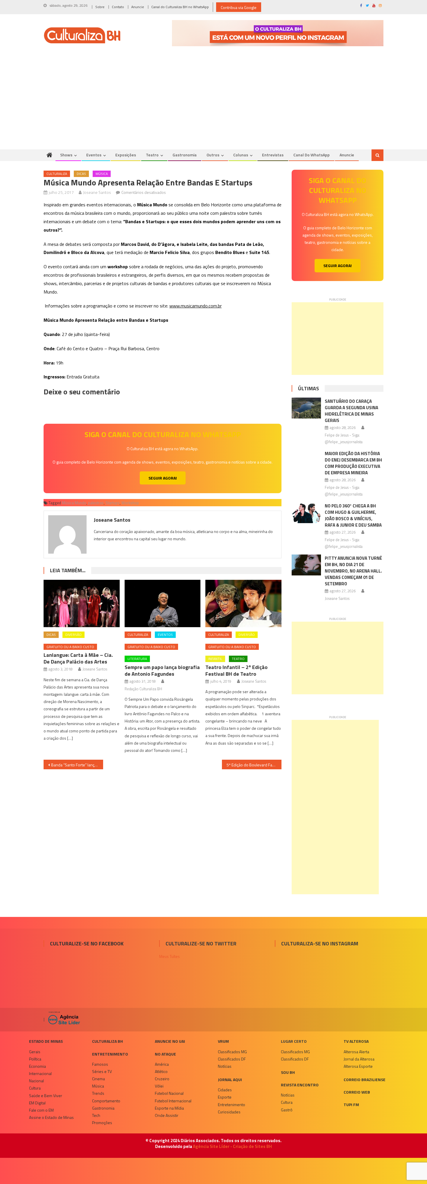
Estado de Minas (46, 1041)
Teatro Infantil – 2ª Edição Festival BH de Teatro (236, 670)
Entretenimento (110, 1054)
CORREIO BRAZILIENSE (364, 1079)
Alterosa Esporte (358, 1066)
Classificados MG (232, 1052)
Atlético (161, 1071)
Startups (112, 503)
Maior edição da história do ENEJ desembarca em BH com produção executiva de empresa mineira (353, 463)
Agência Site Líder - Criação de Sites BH (232, 1146)
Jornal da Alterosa (359, 1059)
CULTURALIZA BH (107, 1041)
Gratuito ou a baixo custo (70, 647)
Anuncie (137, 7)
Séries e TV (102, 1071)
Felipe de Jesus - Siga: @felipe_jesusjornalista (344, 438)
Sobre (100, 7)
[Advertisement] (213, 105)
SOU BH (288, 1072)
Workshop (130, 503)
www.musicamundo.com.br (195, 305)
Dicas (81, 173)
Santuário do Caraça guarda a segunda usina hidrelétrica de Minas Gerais (351, 411)
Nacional (36, 1081)
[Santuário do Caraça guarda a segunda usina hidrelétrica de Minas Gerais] (306, 408)
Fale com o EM (41, 1110)
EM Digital (37, 1103)
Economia (37, 1066)
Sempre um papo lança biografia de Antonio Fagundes (162, 670)
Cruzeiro (162, 1079)
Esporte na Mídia (169, 1108)
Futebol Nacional (169, 1093)
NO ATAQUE (165, 1054)
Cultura (35, 1088)
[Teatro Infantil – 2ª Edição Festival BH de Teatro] (243, 603)
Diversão (73, 634)
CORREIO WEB (357, 1092)
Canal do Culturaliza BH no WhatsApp (180, 7)
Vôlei (159, 1086)
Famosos (100, 1064)
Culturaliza (56, 173)
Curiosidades (229, 1112)
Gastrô (287, 1110)
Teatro (152, 155)
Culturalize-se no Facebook (86, 943)
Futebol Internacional (173, 1101)
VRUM (223, 1041)
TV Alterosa (356, 1041)
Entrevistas (273, 155)
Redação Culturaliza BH (143, 689)
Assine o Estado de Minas (51, 1117)
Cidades (225, 1090)
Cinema (98, 1079)
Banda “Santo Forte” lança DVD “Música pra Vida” (77, 765)
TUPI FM (351, 1104)
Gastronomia (185, 155)
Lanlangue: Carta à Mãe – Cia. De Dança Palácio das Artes (78, 658)
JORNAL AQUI (230, 1079)
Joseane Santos (97, 192)
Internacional (40, 1073)
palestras (96, 503)
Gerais (34, 1052)
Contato (118, 7)
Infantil (215, 658)
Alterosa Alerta (356, 1052)
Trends (98, 1093)
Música (102, 173)
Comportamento (106, 1101)
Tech (96, 1115)
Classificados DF (232, 1059)
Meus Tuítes (169, 956)
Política (35, 1059)
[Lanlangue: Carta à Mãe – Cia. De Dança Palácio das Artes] (82, 603)
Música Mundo (74, 503)
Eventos (93, 155)
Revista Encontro (300, 1085)
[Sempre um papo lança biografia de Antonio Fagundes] (163, 603)
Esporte (225, 1097)
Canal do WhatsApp (311, 155)
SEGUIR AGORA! (162, 478)
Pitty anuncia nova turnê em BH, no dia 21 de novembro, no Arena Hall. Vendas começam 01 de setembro (353, 571)
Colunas (240, 155)
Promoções (102, 1122)
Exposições (125, 155)
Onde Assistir (166, 1115)
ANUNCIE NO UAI (170, 1041)
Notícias (225, 1066)
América (162, 1064)
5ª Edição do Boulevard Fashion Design (254, 765)
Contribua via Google (238, 7)
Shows (66, 155)
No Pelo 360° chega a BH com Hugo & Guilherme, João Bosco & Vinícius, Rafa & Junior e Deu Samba (353, 515)
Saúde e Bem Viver (45, 1095)
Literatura (137, 658)
